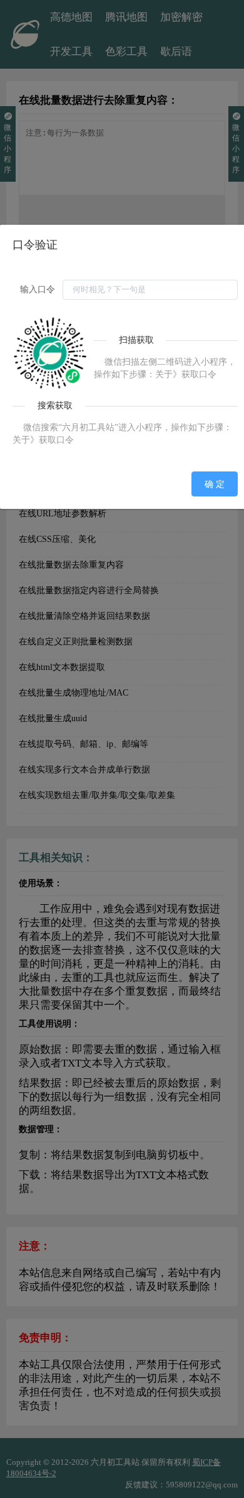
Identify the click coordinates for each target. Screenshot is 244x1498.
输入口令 (37, 289)
